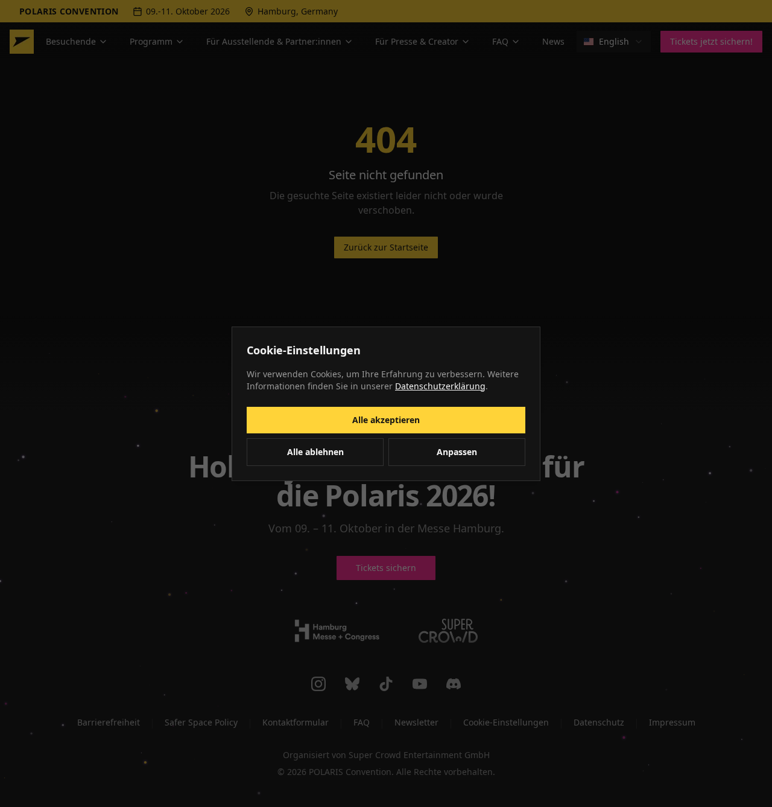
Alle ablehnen (315, 452)
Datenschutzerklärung (440, 386)
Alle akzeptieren (386, 420)
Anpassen (457, 452)
